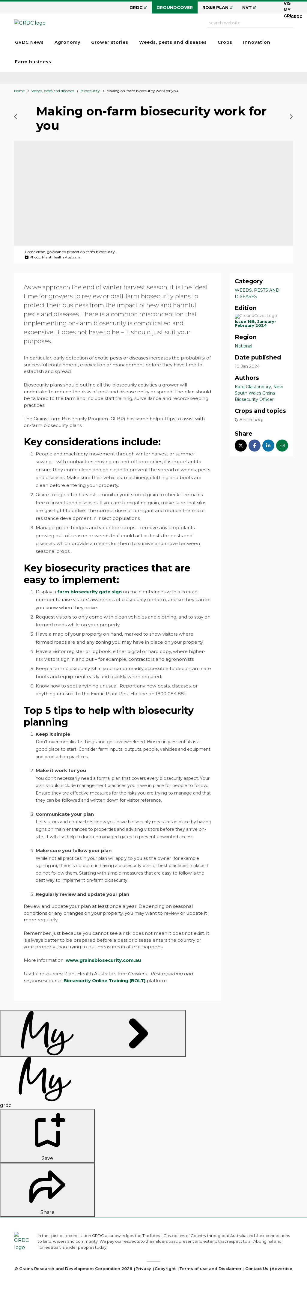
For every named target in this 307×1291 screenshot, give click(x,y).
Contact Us (256, 1268)
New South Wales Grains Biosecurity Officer (259, 393)
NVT (247, 7)
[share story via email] (282, 446)
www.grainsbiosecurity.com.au (103, 960)
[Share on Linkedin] (268, 446)
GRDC (136, 7)
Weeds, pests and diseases (173, 42)
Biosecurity (90, 90)
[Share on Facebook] (255, 446)
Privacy (143, 1268)
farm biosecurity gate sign (89, 592)
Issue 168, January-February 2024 (255, 323)
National (243, 346)
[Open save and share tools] (93, 1033)
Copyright (165, 1268)
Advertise (282, 1268)
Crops (225, 42)
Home (19, 90)
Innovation (256, 42)
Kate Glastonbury (253, 386)
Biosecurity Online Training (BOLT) (104, 980)
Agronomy (67, 42)
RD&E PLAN (215, 7)
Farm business (33, 61)
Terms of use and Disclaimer (210, 1268)
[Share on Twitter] (241, 446)
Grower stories (109, 42)
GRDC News (29, 42)
